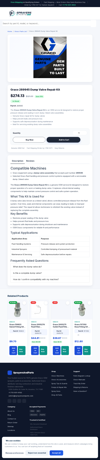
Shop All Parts (56, 395)
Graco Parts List (21, 31)
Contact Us (12, 419)
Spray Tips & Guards (59, 383)
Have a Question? (80, 391)
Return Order (12, 423)
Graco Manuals (79, 380)
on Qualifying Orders (25, 2)
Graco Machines (57, 376)
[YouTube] (24, 401)
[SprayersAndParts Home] (20, 13)
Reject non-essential (37, 453)
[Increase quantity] (85, 133)
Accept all (56, 453)
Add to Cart (64, 140)
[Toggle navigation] (87, 13)
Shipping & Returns (80, 387)
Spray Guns (55, 391)
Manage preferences (14, 453)
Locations (11, 430)
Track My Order (79, 383)
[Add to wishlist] (84, 140)
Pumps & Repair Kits (59, 387)
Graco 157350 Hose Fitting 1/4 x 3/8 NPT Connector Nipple (82, 326)
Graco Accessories (58, 380)
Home (10, 31)
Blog (9, 415)
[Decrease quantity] (74, 133)
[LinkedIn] (14, 401)
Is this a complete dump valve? (27, 273)
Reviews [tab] (30, 161)
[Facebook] (9, 401)
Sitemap (11, 426)
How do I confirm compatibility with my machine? (36, 279)
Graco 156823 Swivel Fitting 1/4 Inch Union (16, 326)
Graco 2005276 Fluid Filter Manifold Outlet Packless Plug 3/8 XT (38, 326)
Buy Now (29, 140)
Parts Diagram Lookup (81, 376)
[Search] (94, 23)
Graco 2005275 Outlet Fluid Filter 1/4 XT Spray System (60, 326)
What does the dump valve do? (27, 266)
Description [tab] (17, 161)
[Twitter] (19, 401)
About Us (11, 411)
